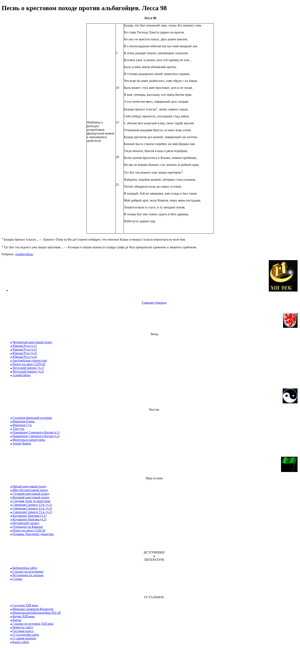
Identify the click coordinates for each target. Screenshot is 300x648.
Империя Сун (22, 425)
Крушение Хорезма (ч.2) (29, 519)
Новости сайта (22, 627)
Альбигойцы (24, 254)
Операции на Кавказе (27, 526)
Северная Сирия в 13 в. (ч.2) (32, 508)
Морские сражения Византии (32, 609)
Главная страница (154, 302)
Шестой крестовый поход (30, 490)
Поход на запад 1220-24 (28, 530)
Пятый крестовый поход (29, 486)
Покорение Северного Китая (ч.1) (36, 432)
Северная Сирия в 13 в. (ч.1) (32, 504)
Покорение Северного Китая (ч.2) (36, 436)
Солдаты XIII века (25, 605)
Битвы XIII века (23, 616)
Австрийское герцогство (29, 360)
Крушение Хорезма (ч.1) (29, 515)
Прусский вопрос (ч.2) (28, 371)
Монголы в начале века (28, 439)
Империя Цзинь (23, 421)
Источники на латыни (27, 575)
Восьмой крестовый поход (30, 497)
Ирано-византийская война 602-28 (36, 612)
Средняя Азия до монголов (31, 501)
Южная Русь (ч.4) (24, 357)
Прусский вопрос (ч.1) (28, 368)
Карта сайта (20, 642)
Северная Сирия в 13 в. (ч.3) (32, 512)
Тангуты (18, 428)
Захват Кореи (21, 443)
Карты (16, 620)
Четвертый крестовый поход (32, 342)
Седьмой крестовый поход (30, 493)
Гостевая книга (22, 631)
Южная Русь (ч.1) (24, 346)
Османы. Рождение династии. (33, 534)
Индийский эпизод (25, 523)
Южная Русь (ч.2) (24, 349)
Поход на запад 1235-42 (28, 364)
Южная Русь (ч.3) (24, 353)
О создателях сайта (25, 634)
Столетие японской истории (32, 417)
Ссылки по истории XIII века (32, 623)
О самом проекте (24, 638)
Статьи (17, 579)
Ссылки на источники (27, 571)
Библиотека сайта (24, 568)
